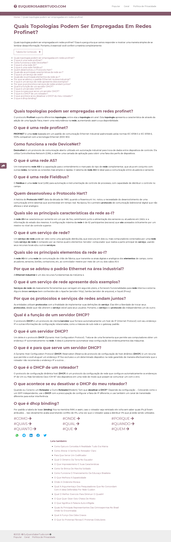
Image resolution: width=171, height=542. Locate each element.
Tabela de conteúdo (27, 52)
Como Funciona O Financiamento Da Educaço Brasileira (82, 473)
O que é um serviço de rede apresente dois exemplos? (41, 82)
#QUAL (69, 424)
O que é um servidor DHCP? (28, 89)
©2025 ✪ (19, 534)
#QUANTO (23, 429)
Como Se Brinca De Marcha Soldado (72, 468)
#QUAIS (21, 424)
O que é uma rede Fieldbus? (28, 67)
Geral (126, 6)
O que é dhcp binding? (25, 98)
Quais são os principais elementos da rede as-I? (37, 77)
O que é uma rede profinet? (28, 60)
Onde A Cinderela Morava (67, 482)
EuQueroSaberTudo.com (42, 6)
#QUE (68, 429)
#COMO (21, 418)
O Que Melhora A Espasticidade (70, 477)
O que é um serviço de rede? (28, 74)
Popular (116, 6)
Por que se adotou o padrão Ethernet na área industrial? (42, 79)
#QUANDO (121, 424)
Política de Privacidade (144, 6)
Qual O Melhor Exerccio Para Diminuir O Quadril (79, 494)
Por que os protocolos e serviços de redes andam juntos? (42, 84)
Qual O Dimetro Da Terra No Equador (73, 460)
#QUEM (118, 429)
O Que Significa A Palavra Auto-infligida (74, 503)
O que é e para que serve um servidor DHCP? (36, 91)
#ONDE (70, 418)
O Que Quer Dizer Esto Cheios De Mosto (74, 499)
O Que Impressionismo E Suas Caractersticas (76, 464)
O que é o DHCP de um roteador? (31, 93)
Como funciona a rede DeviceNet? (31, 63)
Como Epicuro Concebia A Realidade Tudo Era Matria (81, 446)
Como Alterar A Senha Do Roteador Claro (75, 451)
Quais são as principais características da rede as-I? (38, 72)
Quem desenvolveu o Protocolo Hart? (33, 70)
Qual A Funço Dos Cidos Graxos (70, 515)
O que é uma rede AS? (25, 65)
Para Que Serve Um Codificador (70, 455)
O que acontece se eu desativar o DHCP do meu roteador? (43, 96)
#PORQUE (121, 418)
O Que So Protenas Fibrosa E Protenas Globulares (79, 520)
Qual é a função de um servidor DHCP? (33, 86)
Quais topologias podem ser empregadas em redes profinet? (44, 58)
